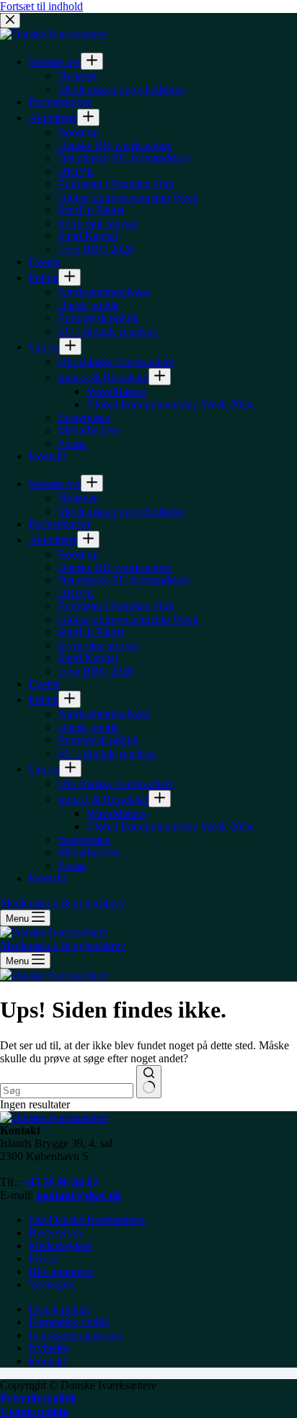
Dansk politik (59, 1309)
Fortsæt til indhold (41, 6)
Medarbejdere (60, 1245)
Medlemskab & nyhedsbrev (62, 945)
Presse (43, 1258)
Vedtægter (52, 1284)
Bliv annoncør (61, 1271)
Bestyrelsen (55, 1232)
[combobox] (66, 1090)
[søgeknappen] (148, 1081)
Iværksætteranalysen (75, 1335)
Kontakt (47, 1361)
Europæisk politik (69, 1322)
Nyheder (48, 1348)
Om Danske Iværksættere (87, 1219)
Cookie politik (34, 1411)
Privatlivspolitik (38, 1398)
